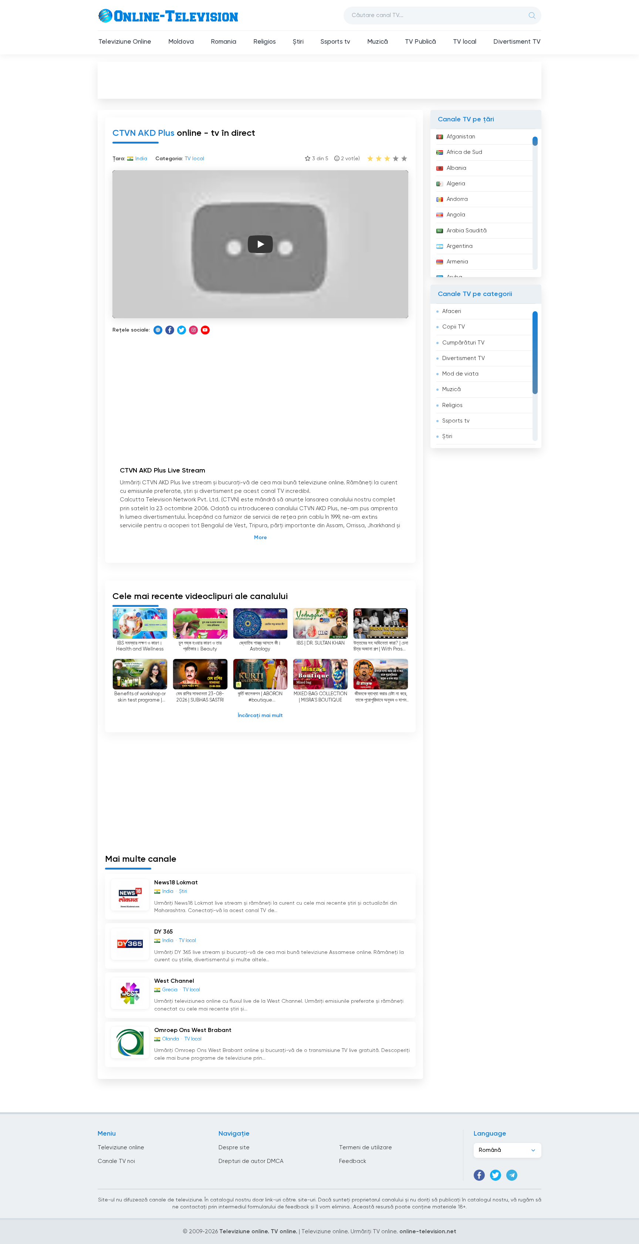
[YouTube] (205, 330)
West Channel (174, 981)
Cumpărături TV (463, 343)
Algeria (456, 183)
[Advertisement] (319, 80)
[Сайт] (157, 330)
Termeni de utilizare (365, 1147)
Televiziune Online (124, 42)
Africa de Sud (464, 152)
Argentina (460, 246)
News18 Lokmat (176, 883)
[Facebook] (169, 330)
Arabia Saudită (467, 230)
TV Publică (420, 42)
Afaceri (451, 311)
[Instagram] (193, 330)
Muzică (377, 42)
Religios (264, 42)
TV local (464, 42)
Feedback (352, 1161)
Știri (298, 42)
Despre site (234, 1147)
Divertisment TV (517, 42)
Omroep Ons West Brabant (192, 1030)
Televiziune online (121, 1147)
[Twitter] (181, 330)
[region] (485, 203)
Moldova (181, 42)
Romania (223, 42)
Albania (456, 168)
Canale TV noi (116, 1161)
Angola (456, 215)
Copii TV (453, 327)
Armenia (457, 262)
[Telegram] (511, 1175)
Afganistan (461, 136)
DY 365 (163, 932)
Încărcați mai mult (260, 715)
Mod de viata (460, 374)
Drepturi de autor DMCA (251, 1161)
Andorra (457, 199)
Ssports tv (336, 42)
